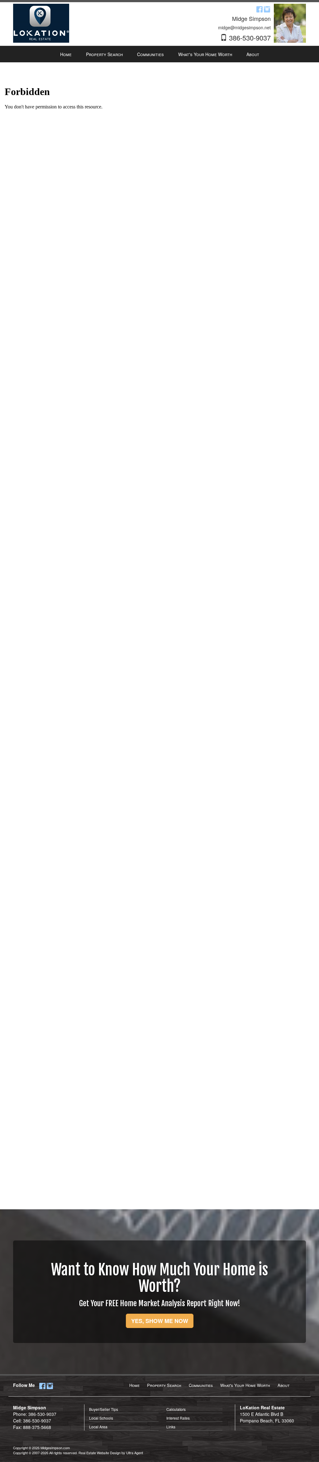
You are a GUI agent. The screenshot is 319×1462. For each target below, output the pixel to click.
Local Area (98, 1426)
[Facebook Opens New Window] (259, 8)
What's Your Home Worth (245, 1385)
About (283, 1385)
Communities (201, 1385)
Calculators (176, 1409)
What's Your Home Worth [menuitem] (205, 54)
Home (134, 1385)
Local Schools (101, 1418)
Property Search (164, 1385)
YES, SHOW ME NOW (159, 1321)
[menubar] (160, 54)
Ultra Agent (134, 1452)
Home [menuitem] (66, 54)
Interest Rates (178, 1418)
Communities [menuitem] (150, 54)
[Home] (41, 22)
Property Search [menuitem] (104, 54)
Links (170, 1426)
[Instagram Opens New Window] (267, 8)
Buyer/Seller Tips (103, 1409)
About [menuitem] (252, 54)
